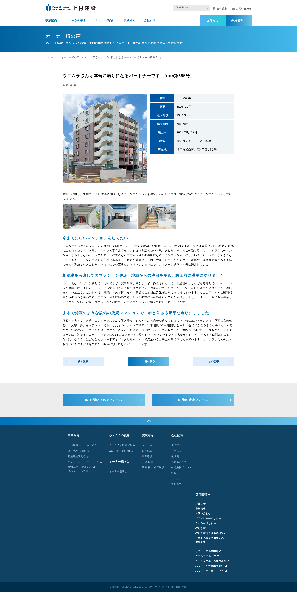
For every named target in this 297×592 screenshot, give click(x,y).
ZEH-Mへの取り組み (121, 450)
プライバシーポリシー (208, 518)
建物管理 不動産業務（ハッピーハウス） (80, 468)
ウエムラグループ (205, 556)
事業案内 (51, 20)
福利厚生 (176, 483)
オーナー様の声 (70, 57)
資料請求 (222, 8)
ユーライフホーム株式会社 (210, 561)
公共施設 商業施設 (78, 450)
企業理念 (176, 445)
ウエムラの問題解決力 (122, 445)
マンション (148, 445)
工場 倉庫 (147, 462)
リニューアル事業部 (207, 551)
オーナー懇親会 (118, 471)
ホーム (52, 57)
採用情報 (237, 20)
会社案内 (150, 20)
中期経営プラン (180, 467)
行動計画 (200, 528)
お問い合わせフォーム (106, 400)
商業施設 (147, 456)
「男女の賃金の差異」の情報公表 (209, 540)
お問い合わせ (244, 8)
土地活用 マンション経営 (82, 445)
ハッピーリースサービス (209, 571)
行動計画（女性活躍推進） (210, 533)
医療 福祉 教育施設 (153, 467)
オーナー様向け (105, 20)
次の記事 (214, 361)
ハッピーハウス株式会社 (209, 566)
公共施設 (147, 450)
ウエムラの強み (76, 20)
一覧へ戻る (148, 361)
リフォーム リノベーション (84, 462)
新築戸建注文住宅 (78, 456)
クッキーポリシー (205, 523)
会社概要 (176, 450)
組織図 (175, 456)
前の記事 (83, 361)
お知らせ (213, 20)
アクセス (176, 478)
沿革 (173, 473)
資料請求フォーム (195, 400)
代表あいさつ (179, 462)
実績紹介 (129, 20)
